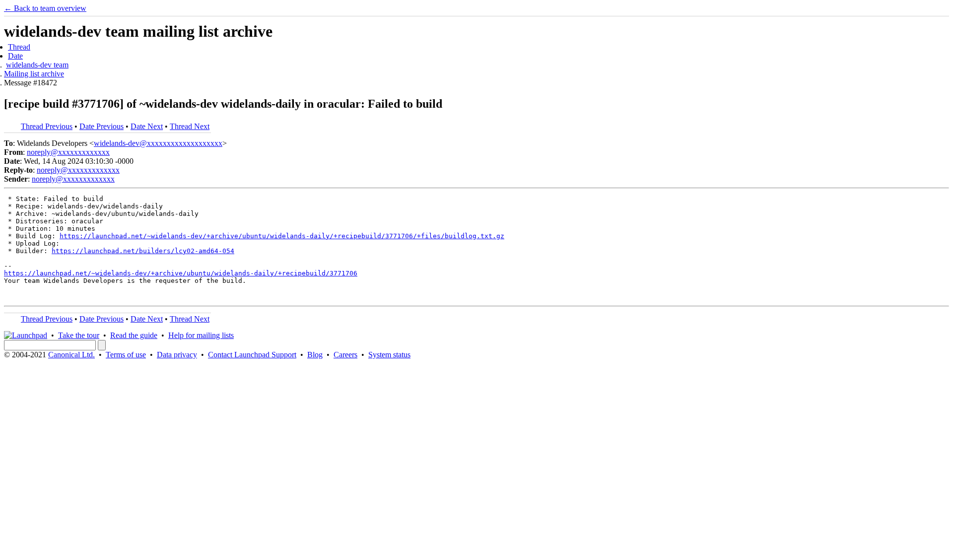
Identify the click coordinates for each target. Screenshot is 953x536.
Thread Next (189, 126)
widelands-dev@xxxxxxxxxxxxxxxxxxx (158, 143)
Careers (345, 354)
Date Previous (101, 126)
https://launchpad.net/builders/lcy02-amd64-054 (143, 251)
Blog (315, 354)
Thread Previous (46, 126)
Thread (19, 47)
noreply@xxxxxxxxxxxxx (68, 152)
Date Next (147, 126)
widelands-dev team (37, 65)
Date (15, 56)
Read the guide (133, 335)
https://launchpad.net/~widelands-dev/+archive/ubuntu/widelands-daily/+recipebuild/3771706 (180, 273)
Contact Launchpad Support (252, 354)
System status (389, 354)
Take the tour (78, 335)
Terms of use (126, 354)
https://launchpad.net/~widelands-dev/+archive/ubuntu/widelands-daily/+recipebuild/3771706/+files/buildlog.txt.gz (282, 236)
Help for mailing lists (201, 335)
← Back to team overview (45, 8)
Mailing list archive (34, 73)
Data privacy (177, 354)
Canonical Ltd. (71, 354)
